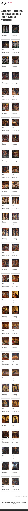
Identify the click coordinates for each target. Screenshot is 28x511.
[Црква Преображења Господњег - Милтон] (5, 29)
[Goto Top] (26, 505)
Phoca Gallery (24, 496)
